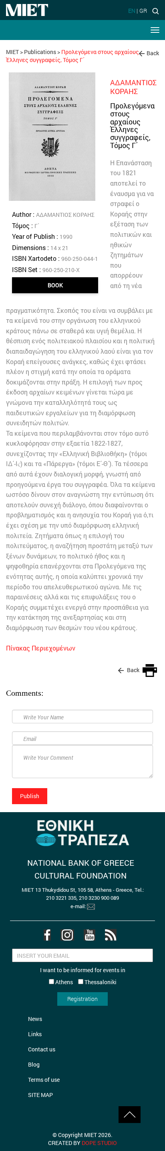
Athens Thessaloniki (85, 982)
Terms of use (44, 1079)
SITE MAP (40, 1095)
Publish (29, 796)
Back (153, 53)
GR (143, 10)
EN (131, 10)
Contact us (41, 1049)
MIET (12, 52)
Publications (40, 52)
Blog (34, 1064)
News (35, 1019)
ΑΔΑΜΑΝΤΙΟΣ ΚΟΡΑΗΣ (133, 87)
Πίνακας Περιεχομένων (40, 648)
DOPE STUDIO (99, 1143)
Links (35, 1034)
